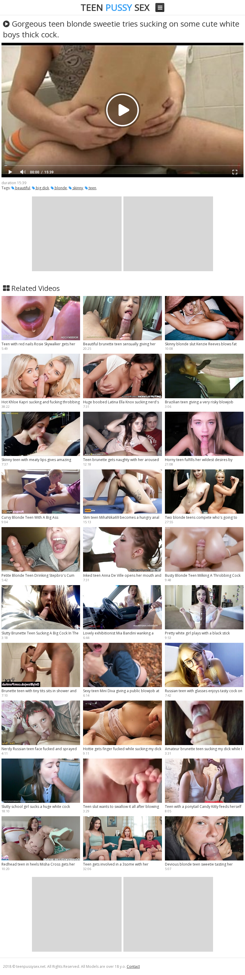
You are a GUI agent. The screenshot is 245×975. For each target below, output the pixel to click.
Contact (133, 966)
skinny (77, 187)
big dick (42, 187)
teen (92, 187)
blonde (60, 187)
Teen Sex (115, 7)
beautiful (22, 187)
